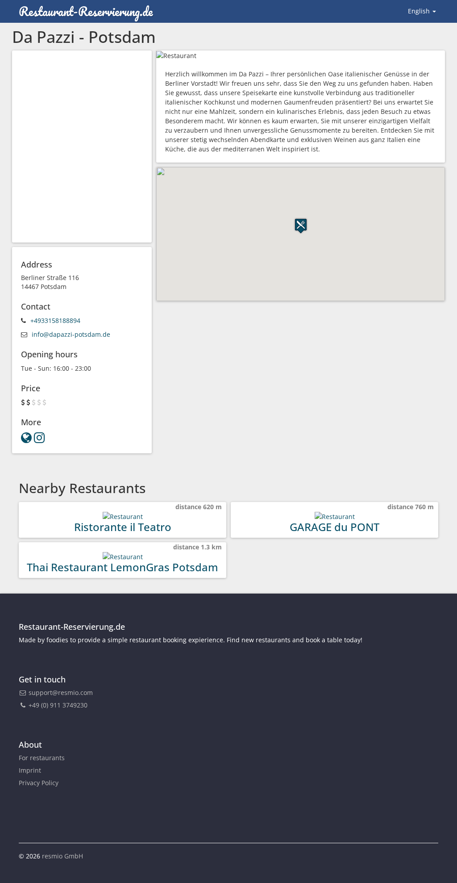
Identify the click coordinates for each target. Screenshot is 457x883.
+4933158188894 (55, 320)
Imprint (30, 770)
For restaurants (42, 757)
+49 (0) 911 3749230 (57, 705)
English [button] (420, 11)
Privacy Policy (38, 782)
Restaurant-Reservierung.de (86, 11)
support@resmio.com (61, 692)
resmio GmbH (62, 856)
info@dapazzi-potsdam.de (71, 334)
